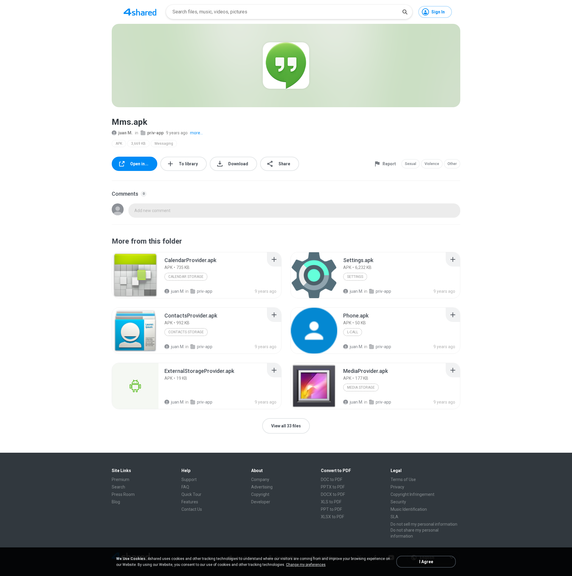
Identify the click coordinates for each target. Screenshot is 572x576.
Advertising (262, 487)
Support (189, 479)
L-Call (352, 332)
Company (260, 479)
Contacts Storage (186, 332)
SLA (394, 516)
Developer (260, 501)
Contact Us (191, 509)
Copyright (260, 494)
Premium (120, 479)
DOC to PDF (331, 479)
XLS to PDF (331, 501)
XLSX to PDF (332, 516)
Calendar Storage (185, 277)
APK (119, 143)
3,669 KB (138, 143)
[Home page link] (140, 12)
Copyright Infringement (412, 494)
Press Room (123, 494)
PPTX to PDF (333, 487)
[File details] (135, 275)
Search (118, 487)
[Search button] (405, 12)
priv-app (155, 132)
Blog (116, 501)
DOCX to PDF (333, 494)
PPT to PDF (331, 509)
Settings (355, 277)
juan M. (125, 132)
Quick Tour (191, 494)
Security (398, 501)
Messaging (164, 143)
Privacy (397, 487)
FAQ (185, 487)
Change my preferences (306, 565)
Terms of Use (403, 479)
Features (189, 501)
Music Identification (409, 509)
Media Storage (361, 387)
